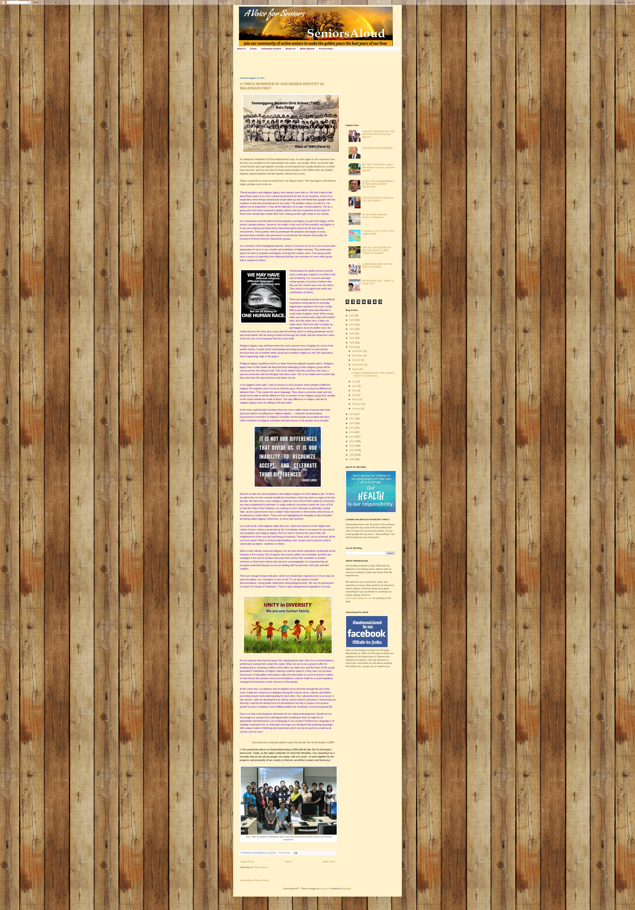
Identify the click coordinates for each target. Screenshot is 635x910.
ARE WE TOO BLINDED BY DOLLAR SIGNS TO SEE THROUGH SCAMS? (376, 250)
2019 (352, 347)
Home (288, 861)
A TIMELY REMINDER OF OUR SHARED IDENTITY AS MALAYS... (372, 374)
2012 (352, 441)
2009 (352, 454)
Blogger (347, 888)
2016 (352, 423)
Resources (291, 49)
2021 (352, 338)
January (356, 408)
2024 (352, 324)
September (358, 364)
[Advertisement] (300, 63)
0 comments (284, 853)
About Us (241, 49)
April (354, 395)
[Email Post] (295, 853)
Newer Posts (247, 861)
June (355, 386)
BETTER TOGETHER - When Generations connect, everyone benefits (378, 167)
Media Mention (307, 49)
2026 (352, 315)
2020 (352, 342)
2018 (352, 414)
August (356, 369)
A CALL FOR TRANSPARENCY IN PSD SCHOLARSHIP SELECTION (378, 184)
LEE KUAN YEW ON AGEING (377, 148)
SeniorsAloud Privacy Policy (254, 880)
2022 (352, 333)
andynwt (324, 888)
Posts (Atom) (261, 867)
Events (253, 49)
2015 (352, 427)
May (354, 390)
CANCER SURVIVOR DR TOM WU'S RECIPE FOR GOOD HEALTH (378, 134)
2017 (352, 418)
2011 (352, 445)
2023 (352, 329)
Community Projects (271, 49)
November (358, 355)
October (356, 360)
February (357, 404)
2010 (352, 450)
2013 (352, 436)
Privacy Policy (326, 49)
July (354, 381)
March (355, 399)
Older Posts (329, 861)
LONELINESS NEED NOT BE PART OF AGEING (377, 265)
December (358, 351)
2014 (352, 432)
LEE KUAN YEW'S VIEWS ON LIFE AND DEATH (377, 199)
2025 (352, 320)
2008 (352, 459)
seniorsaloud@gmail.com (359, 598)
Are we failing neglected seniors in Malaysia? (374, 215)
